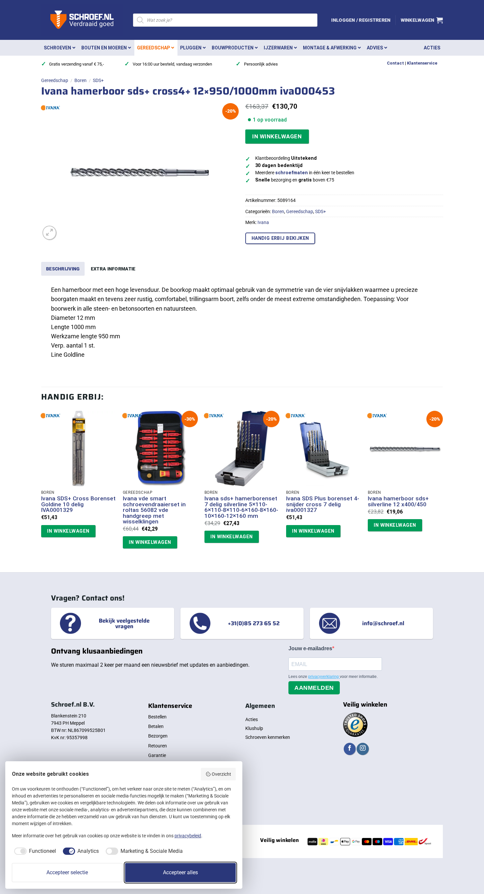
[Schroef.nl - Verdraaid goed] (82, 20)
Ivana (263, 222)
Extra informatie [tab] (113, 268)
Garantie (157, 755)
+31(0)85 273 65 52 (254, 623)
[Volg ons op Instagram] (362, 749)
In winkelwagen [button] (68, 531)
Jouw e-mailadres (310, 648)
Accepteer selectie (67, 872)
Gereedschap (54, 80)
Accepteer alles (180, 872)
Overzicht (221, 774)
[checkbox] (34, 851)
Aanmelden (314, 687)
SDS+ (98, 80)
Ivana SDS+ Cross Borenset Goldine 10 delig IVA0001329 (78, 504)
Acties (251, 719)
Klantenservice (422, 63)
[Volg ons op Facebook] (350, 749)
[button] (360, 20)
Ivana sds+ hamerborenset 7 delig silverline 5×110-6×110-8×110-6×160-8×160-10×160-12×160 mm (241, 507)
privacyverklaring (324, 676)
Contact (395, 63)
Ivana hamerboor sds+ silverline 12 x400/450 (398, 501)
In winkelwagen (277, 136)
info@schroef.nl (383, 623)
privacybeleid (188, 835)
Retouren (157, 745)
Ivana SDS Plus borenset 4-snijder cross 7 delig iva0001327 (322, 504)
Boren (80, 80)
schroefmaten (291, 173)
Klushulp (254, 728)
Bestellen (157, 716)
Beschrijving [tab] (63, 268)
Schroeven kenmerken (267, 737)
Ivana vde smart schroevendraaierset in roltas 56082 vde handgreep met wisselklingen (154, 510)
